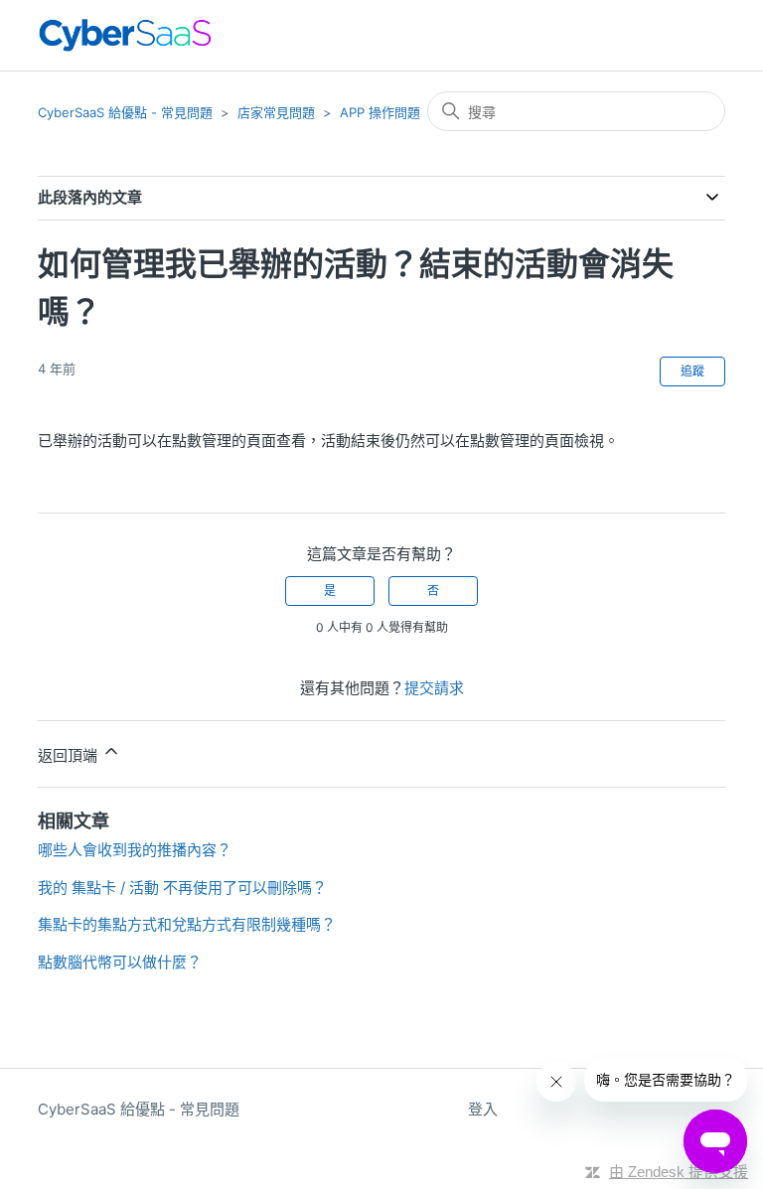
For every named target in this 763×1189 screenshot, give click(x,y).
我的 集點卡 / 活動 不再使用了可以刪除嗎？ (182, 887)
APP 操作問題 (380, 112)
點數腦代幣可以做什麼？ (120, 962)
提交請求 (434, 687)
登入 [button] (483, 1109)
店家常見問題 (276, 112)
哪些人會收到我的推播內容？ (134, 849)
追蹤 (692, 371)
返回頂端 (69, 755)
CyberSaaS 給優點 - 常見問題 (125, 112)
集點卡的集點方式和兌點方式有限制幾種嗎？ (187, 924)
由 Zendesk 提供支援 (678, 1171)
